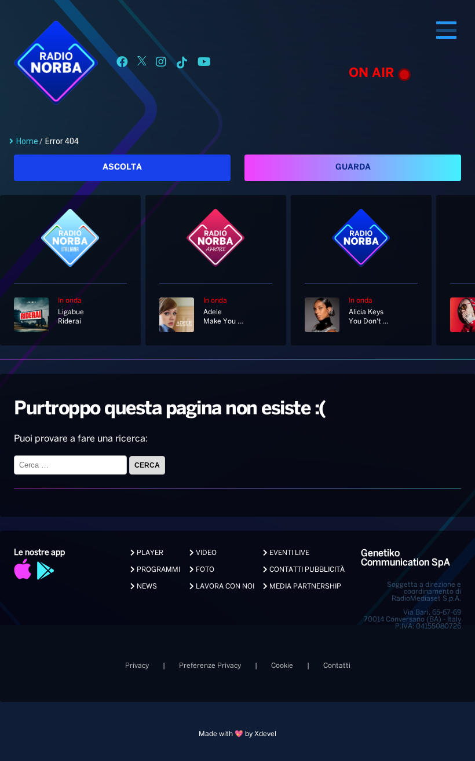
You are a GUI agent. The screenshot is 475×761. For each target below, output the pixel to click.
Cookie (282, 666)
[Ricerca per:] (71, 465)
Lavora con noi (224, 586)
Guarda (353, 167)
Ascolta (122, 167)
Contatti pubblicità (306, 570)
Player (149, 553)
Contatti (336, 666)
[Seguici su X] (142, 64)
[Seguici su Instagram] (161, 64)
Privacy (137, 666)
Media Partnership (304, 586)
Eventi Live (288, 553)
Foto (204, 570)
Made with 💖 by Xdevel (237, 734)
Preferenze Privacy (210, 666)
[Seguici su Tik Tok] (182, 64)
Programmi (157, 570)
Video (205, 553)
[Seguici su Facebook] (122, 64)
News (146, 586)
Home (27, 141)
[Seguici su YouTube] (204, 64)
